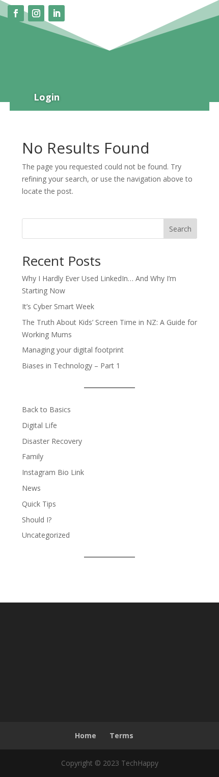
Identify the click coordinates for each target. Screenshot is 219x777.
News (31, 488)
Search (180, 229)
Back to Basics (46, 409)
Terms (121, 735)
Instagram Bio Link (53, 472)
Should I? (36, 519)
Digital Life (39, 425)
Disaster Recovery (52, 441)
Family (32, 456)
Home (85, 735)
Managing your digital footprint (73, 350)
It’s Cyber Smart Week (58, 306)
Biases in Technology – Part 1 (71, 365)
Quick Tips (39, 504)
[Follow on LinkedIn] (56, 13)
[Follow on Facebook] (16, 13)
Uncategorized (46, 535)
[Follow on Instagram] (36, 13)
